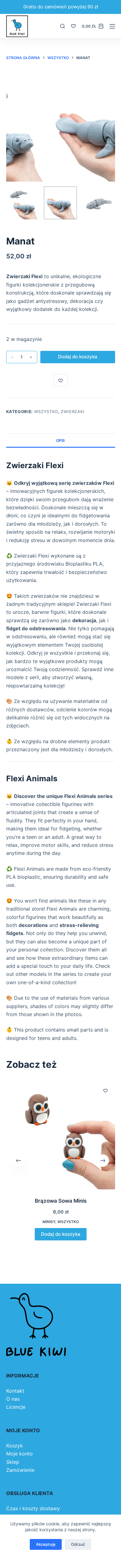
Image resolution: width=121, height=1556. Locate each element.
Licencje (15, 1407)
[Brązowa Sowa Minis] (60, 1135)
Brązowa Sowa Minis (61, 1201)
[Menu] (112, 26)
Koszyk (14, 1445)
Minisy (49, 1221)
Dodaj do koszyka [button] (60, 1234)
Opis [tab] (60, 440)
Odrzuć (78, 1544)
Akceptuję (46, 1544)
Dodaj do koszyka (77, 357)
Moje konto (19, 1453)
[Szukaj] (62, 26)
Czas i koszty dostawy (33, 1508)
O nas (13, 1399)
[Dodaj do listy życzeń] (60, 380)
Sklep (12, 1462)
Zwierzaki (73, 411)
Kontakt (15, 1391)
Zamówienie (20, 1470)
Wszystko (46, 411)
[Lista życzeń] (73, 26)
